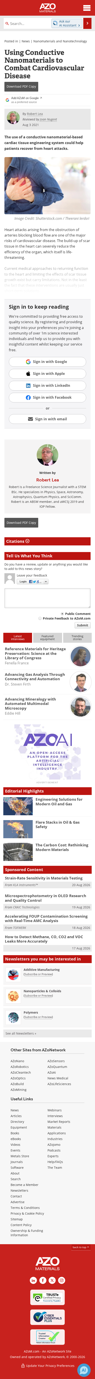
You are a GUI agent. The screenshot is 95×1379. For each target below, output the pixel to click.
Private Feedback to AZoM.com (67, 618)
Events (15, 1150)
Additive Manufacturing (42, 970)
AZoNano (17, 1061)
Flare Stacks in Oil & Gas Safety (58, 824)
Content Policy (21, 1225)
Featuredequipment (47, 637)
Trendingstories (77, 637)
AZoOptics (18, 1078)
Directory (17, 1122)
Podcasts (54, 1150)
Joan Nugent (48, 119)
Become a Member (24, 1185)
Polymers (31, 1012)
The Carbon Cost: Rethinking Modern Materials (62, 847)
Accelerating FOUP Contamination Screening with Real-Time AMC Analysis (46, 918)
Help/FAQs (55, 1162)
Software (17, 1167)
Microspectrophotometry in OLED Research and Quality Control (45, 898)
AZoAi (52, 1072)
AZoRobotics (20, 1067)
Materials (54, 1127)
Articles (16, 1116)
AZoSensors (56, 1061)
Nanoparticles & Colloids (42, 991)
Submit (82, 625)
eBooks (16, 1139)
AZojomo (54, 1144)
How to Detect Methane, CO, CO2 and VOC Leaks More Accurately (44, 939)
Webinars (55, 1110)
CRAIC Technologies (26, 907)
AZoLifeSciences (59, 1084)
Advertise (18, 1202)
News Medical (58, 1078)
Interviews (55, 1116)
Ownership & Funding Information (27, 1233)
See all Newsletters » (21, 1033)
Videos (15, 1144)
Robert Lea (47, 480)
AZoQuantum (57, 1067)
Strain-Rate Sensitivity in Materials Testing (44, 878)
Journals (17, 1162)
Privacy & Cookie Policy (27, 1213)
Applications (57, 1133)
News (26, 41)
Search (16, 1179)
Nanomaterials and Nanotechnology (60, 41)
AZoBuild (17, 1084)
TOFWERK (19, 928)
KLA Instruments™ (25, 885)
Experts (53, 1156)
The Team (55, 1167)
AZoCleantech (21, 1072)
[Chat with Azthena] (84, 1370)
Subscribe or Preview (38, 974)
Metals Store (20, 1156)
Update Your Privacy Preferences (49, 1366)
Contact (16, 1196)
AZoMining (19, 1090)
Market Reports (59, 1122)
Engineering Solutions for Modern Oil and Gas (59, 801)
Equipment (19, 1127)
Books (15, 1133)
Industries (55, 1139)
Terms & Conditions (25, 1208)
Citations (15, 541)
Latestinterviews (18, 637)
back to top (80, 1247)
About (15, 1173)
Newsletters (19, 1190)
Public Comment (78, 614)
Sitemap (17, 1219)
